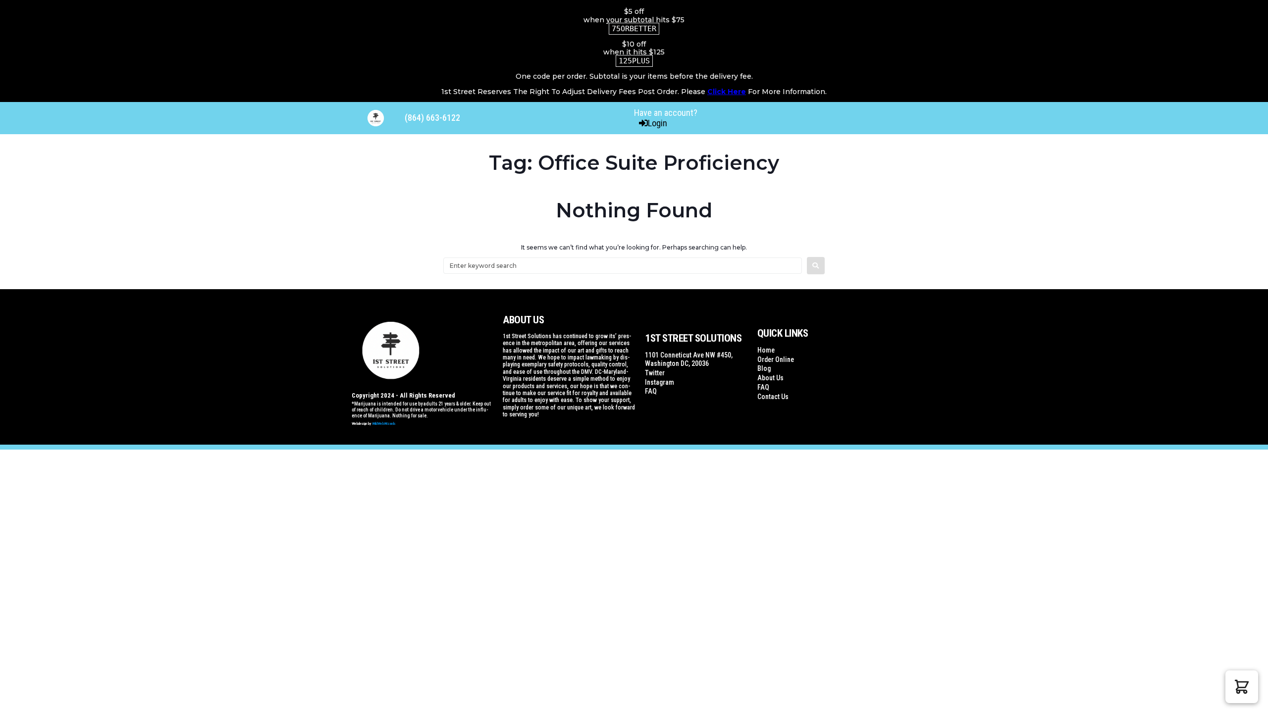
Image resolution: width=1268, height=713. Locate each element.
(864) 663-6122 (432, 117)
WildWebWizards (384, 423)
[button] (1241, 686)
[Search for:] (622, 265)
